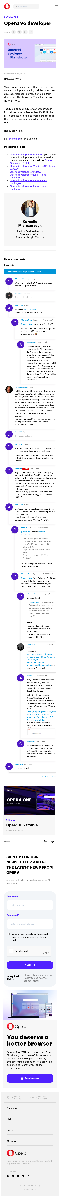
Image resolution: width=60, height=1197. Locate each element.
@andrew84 (26, 324)
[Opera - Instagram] (28, 1176)
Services (12, 1108)
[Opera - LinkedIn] (23, 1176)
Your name (12, 896)
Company (13, 1141)
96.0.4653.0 (30, 309)
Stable (10, 820)
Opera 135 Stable (22, 825)
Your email (12, 915)
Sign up (30, 965)
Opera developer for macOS (26, 171)
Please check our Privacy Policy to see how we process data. (38, 978)
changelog (15, 138)
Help (9, 1119)
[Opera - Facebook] (8, 1176)
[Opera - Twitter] (13, 1176)
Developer (11, 17)
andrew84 (49, 320)
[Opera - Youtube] (18, 1176)
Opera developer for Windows (27, 154)
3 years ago (31, 279)
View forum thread (49, 776)
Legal (10, 1130)
